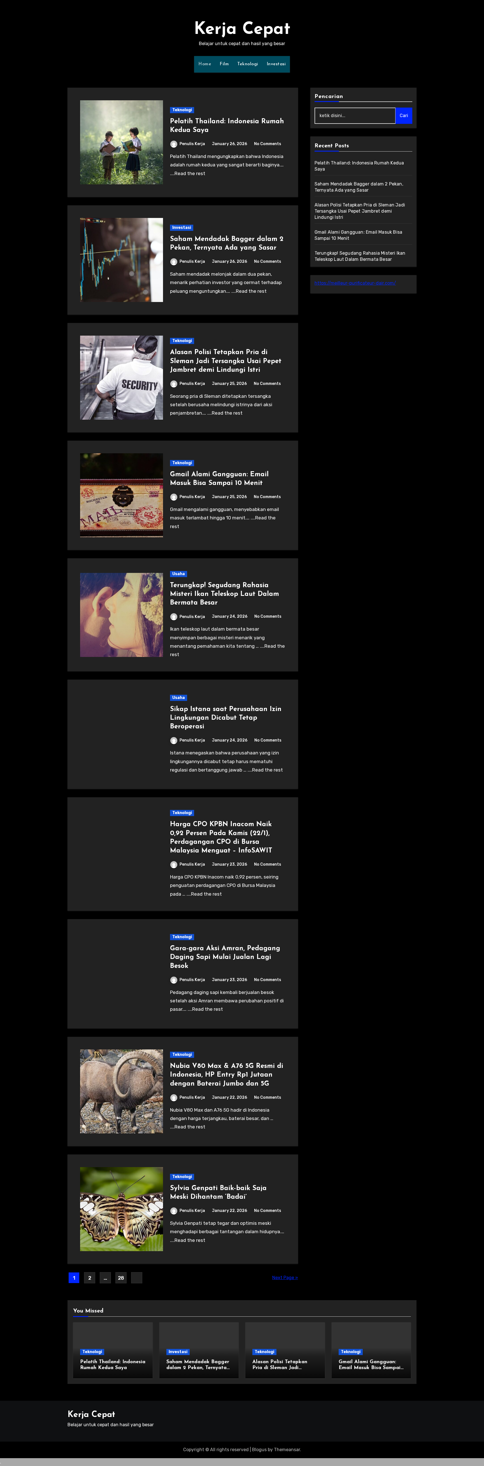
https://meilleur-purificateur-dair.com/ (355, 283)
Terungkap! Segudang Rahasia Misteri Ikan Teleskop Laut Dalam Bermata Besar (224, 594)
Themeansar (287, 1449)
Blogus (259, 1449)
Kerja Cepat (242, 29)
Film (224, 64)
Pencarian (329, 96)
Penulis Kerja (192, 143)
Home (204, 64)
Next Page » (285, 1277)
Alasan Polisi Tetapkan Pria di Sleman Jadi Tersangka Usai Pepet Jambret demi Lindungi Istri (225, 361)
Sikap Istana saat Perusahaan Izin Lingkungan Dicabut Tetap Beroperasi (225, 718)
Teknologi (247, 64)
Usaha (178, 573)
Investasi (276, 64)
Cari (404, 115)
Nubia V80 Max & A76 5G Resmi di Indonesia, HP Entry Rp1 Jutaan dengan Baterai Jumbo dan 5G (226, 1075)
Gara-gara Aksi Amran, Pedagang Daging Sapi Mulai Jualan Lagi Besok (225, 957)
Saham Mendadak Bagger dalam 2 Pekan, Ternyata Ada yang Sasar (197, 1368)
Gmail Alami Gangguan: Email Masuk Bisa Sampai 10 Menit (370, 1368)
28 (121, 1278)
